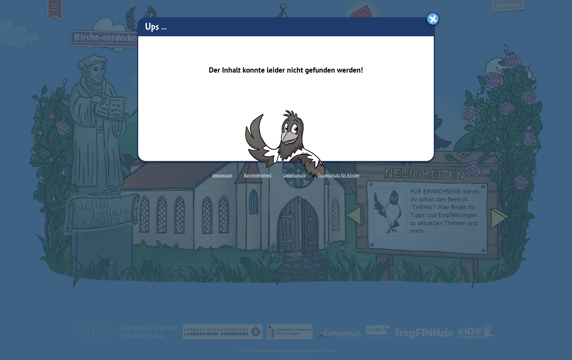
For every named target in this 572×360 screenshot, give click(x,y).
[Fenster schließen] (432, 18)
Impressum (222, 175)
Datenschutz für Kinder (339, 175)
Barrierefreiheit (257, 175)
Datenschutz (294, 175)
